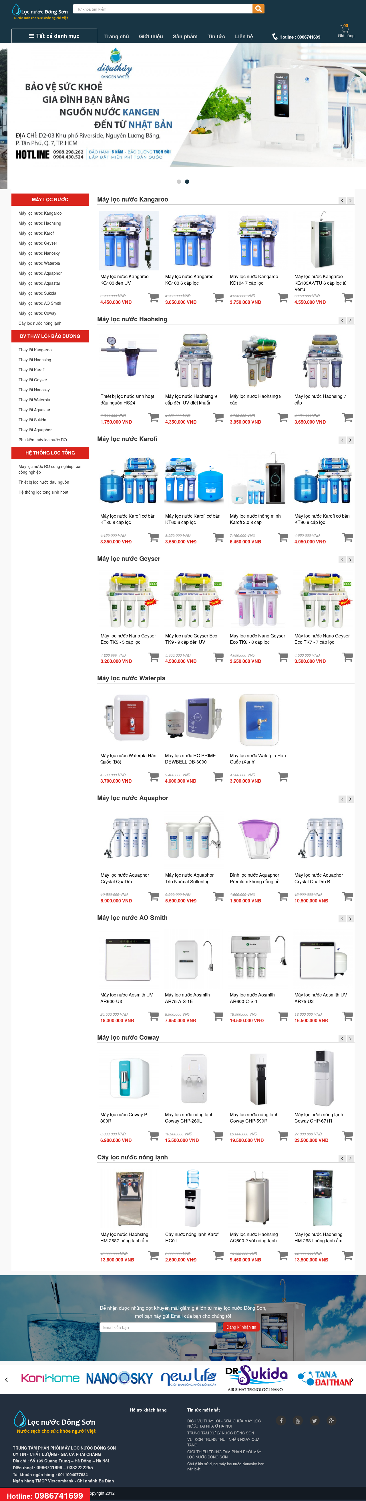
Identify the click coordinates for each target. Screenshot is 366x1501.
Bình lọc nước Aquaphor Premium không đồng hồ (255, 878)
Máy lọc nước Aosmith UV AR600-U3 (126, 998)
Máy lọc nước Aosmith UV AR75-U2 (321, 998)
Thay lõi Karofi (32, 369)
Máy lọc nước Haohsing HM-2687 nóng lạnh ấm (124, 1237)
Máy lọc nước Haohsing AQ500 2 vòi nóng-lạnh (254, 1237)
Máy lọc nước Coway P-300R (124, 1117)
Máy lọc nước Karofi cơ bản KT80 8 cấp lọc (128, 519)
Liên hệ (244, 36)
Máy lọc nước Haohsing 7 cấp (320, 399)
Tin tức (216, 36)
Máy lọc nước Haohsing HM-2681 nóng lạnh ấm (319, 1237)
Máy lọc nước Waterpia (39, 263)
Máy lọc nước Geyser (38, 243)
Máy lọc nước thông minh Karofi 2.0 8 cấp (255, 519)
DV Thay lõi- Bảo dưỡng (50, 336)
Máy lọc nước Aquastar (39, 283)
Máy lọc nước (50, 199)
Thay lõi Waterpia (34, 399)
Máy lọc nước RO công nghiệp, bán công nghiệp (51, 469)
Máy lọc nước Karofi (37, 233)
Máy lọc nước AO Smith (40, 303)
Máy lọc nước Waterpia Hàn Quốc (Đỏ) (128, 758)
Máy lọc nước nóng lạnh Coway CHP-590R (254, 1117)
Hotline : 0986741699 (299, 37)
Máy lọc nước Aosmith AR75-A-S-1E (187, 998)
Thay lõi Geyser (33, 379)
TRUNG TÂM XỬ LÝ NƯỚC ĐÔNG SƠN (220, 1433)
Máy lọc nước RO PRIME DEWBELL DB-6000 (190, 758)
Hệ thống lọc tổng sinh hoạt (43, 492)
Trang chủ (116, 36)
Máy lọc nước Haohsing (40, 223)
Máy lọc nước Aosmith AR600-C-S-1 (252, 998)
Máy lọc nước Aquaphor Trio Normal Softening (189, 878)
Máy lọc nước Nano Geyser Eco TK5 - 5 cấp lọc (128, 639)
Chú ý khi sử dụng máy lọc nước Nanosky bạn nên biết (225, 1466)
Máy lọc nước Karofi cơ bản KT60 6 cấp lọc (192, 519)
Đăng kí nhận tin (241, 1327)
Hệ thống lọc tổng (50, 452)
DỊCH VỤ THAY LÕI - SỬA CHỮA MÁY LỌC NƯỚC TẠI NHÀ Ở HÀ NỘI (224, 1423)
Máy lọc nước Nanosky (39, 253)
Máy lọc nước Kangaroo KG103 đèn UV (124, 279)
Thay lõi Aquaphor (35, 429)
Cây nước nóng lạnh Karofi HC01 (192, 1237)
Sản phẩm (185, 36)
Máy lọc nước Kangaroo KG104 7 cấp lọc (254, 279)
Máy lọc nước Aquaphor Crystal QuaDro (125, 878)
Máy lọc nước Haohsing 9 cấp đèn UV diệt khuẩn (191, 399)
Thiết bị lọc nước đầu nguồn (44, 482)
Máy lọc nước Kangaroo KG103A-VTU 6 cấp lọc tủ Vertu (321, 282)
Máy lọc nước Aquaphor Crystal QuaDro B (319, 878)
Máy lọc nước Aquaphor (40, 273)
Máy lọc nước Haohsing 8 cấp (256, 399)
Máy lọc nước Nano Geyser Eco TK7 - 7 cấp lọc (322, 639)
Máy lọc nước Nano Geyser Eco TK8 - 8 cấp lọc (257, 639)
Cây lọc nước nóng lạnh (40, 323)
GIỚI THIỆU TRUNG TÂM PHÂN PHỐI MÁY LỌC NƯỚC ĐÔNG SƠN (224, 1454)
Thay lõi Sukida (32, 419)
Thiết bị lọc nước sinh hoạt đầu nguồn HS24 (127, 399)
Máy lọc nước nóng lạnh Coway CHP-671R (319, 1117)
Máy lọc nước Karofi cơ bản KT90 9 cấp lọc (322, 519)
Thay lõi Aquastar (34, 409)
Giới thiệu (151, 36)
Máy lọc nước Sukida (37, 293)
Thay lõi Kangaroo (35, 349)
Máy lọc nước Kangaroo (40, 213)
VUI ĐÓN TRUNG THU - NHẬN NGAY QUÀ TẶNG (223, 1442)
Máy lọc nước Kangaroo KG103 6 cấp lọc (189, 279)
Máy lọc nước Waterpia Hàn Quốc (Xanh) (258, 758)
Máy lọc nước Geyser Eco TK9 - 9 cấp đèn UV (191, 639)
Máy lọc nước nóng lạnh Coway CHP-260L (189, 1117)
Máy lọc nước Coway (37, 313)
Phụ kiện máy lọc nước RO (43, 439)
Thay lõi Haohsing (35, 359)
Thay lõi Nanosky (34, 389)
